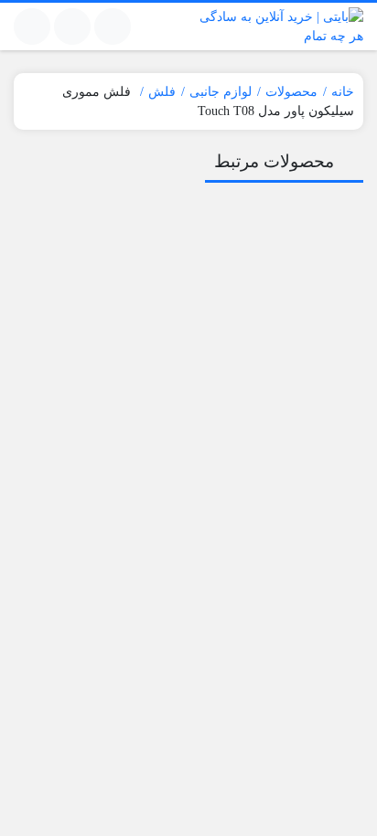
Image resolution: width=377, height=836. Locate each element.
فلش (162, 92)
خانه (342, 92)
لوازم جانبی (220, 92)
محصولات (291, 92)
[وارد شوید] (72, 26)
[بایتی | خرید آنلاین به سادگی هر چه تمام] (280, 26)
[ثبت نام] (32, 26)
